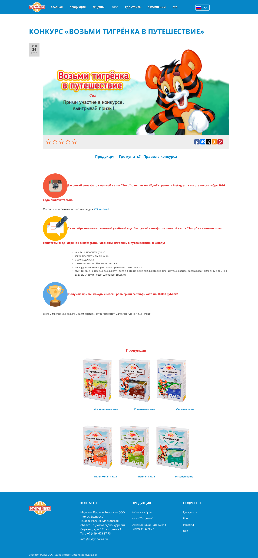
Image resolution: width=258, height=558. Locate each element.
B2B (175, 7)
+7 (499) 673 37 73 (99, 533)
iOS (96, 209)
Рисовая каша (184, 476)
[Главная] (37, 7)
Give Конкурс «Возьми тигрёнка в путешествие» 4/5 (68, 141)
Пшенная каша (145, 476)
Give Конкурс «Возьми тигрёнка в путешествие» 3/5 (62, 141)
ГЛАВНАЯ (57, 7)
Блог (114, 7)
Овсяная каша (185, 409)
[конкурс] (136, 89)
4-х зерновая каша (106, 409)
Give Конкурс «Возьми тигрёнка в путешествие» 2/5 (55, 141)
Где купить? (130, 156)
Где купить (133, 7)
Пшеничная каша (105, 476)
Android (104, 209)
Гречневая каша (144, 409)
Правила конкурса (160, 156)
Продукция (78, 7)
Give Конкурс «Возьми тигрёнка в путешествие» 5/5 (75, 141)
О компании (157, 7)
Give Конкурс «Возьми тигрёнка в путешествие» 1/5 (49, 141)
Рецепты (98, 7)
